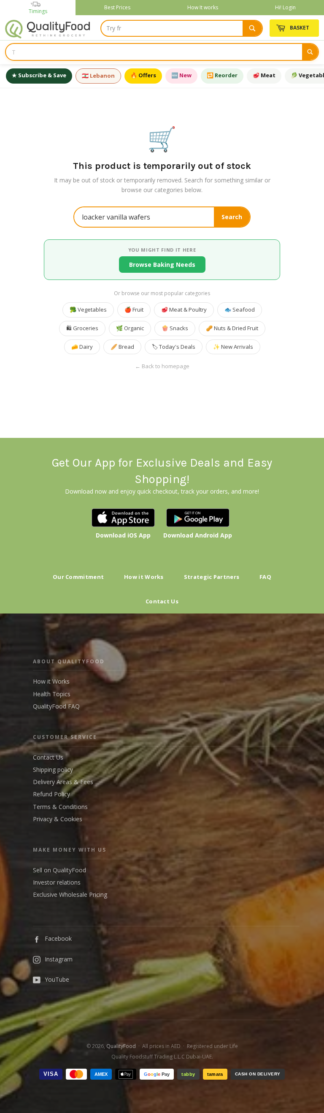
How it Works (144, 577)
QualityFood (121, 1046)
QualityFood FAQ (56, 706)
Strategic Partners (211, 577)
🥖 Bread (122, 346)
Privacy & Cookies (57, 819)
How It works (202, 7)
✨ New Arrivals (233, 346)
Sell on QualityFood (59, 870)
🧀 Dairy (82, 346)
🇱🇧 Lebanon (98, 75)
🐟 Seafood (239, 309)
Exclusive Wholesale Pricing (70, 894)
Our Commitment (78, 577)
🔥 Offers (143, 75)
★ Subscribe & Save (39, 75)
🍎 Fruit (133, 309)
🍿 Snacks (175, 328)
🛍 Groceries (82, 328)
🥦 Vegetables (88, 309)
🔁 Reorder (222, 75)
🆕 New (181, 75)
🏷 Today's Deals (173, 346)
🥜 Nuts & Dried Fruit (232, 328)
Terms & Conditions (60, 807)
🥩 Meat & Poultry (184, 309)
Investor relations (57, 882)
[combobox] (181, 28)
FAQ (265, 577)
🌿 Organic (130, 328)
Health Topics (51, 694)
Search (231, 217)
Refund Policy (51, 794)
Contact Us (162, 601)
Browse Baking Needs (162, 265)
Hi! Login (285, 7)
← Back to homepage (162, 366)
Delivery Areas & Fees (63, 782)
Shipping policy (53, 770)
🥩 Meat (264, 75)
